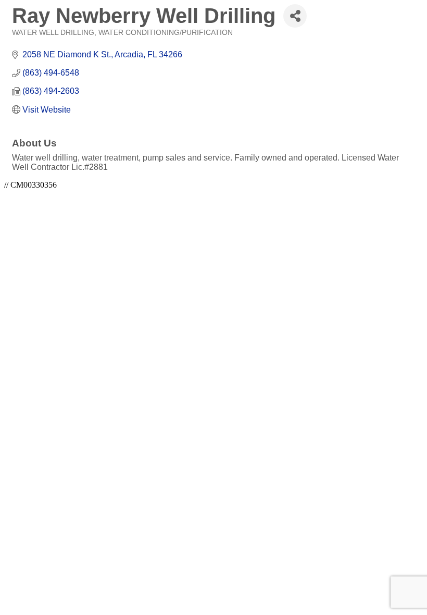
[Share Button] (295, 16)
